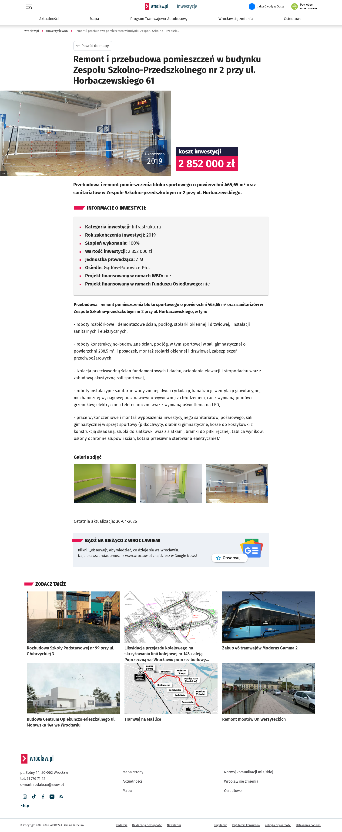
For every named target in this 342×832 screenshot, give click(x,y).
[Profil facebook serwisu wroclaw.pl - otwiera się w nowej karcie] (43, 793)
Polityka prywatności (278, 822)
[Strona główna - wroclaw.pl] (156, 6)
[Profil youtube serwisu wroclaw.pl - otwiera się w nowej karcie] (52, 793)
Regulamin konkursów (246, 822)
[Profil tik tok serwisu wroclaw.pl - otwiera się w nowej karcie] (34, 793)
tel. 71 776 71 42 (32, 775)
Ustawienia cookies (308, 822)
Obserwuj (235, 554)
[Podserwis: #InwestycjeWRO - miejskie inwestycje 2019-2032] (185, 6)
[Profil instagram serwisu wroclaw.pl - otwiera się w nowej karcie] (25, 793)
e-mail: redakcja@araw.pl (42, 781)
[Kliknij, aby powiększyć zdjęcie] (105, 481)
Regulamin (220, 822)
